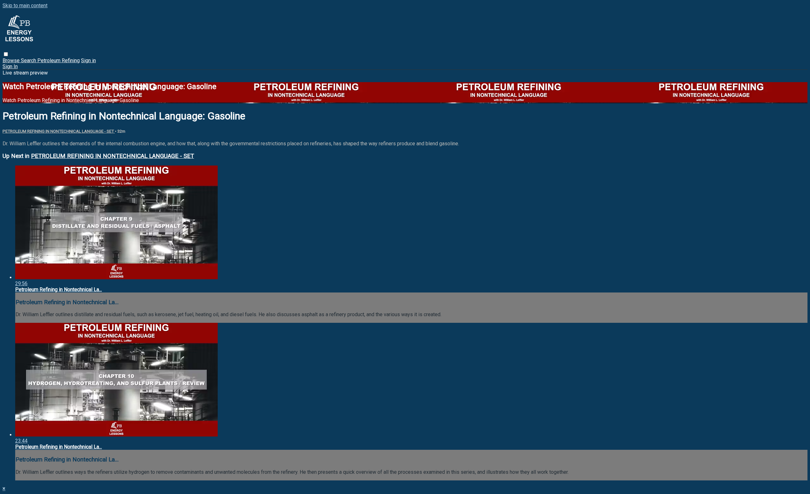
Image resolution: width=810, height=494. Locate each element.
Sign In (10, 66)
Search (29, 60)
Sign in (88, 60)
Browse (12, 60)
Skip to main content (25, 6)
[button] (6, 54)
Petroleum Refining (58, 60)
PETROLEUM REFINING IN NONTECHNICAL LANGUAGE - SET (59, 131)
